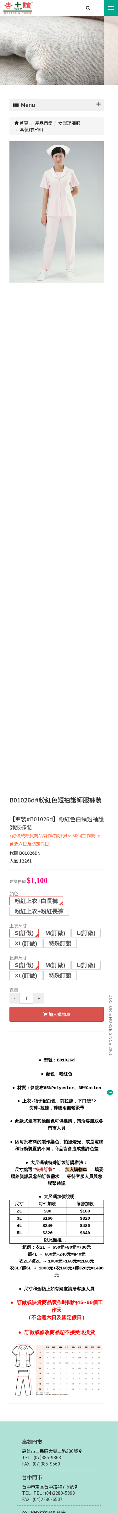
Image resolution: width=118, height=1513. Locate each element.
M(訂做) (55, 933)
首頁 (23, 123)
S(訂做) (24, 933)
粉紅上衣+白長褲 (36, 901)
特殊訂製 (60, 943)
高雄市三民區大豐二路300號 (50, 1451)
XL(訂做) (26, 943)
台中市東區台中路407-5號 (48, 1486)
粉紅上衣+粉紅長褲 (39, 911)
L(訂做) (86, 933)
